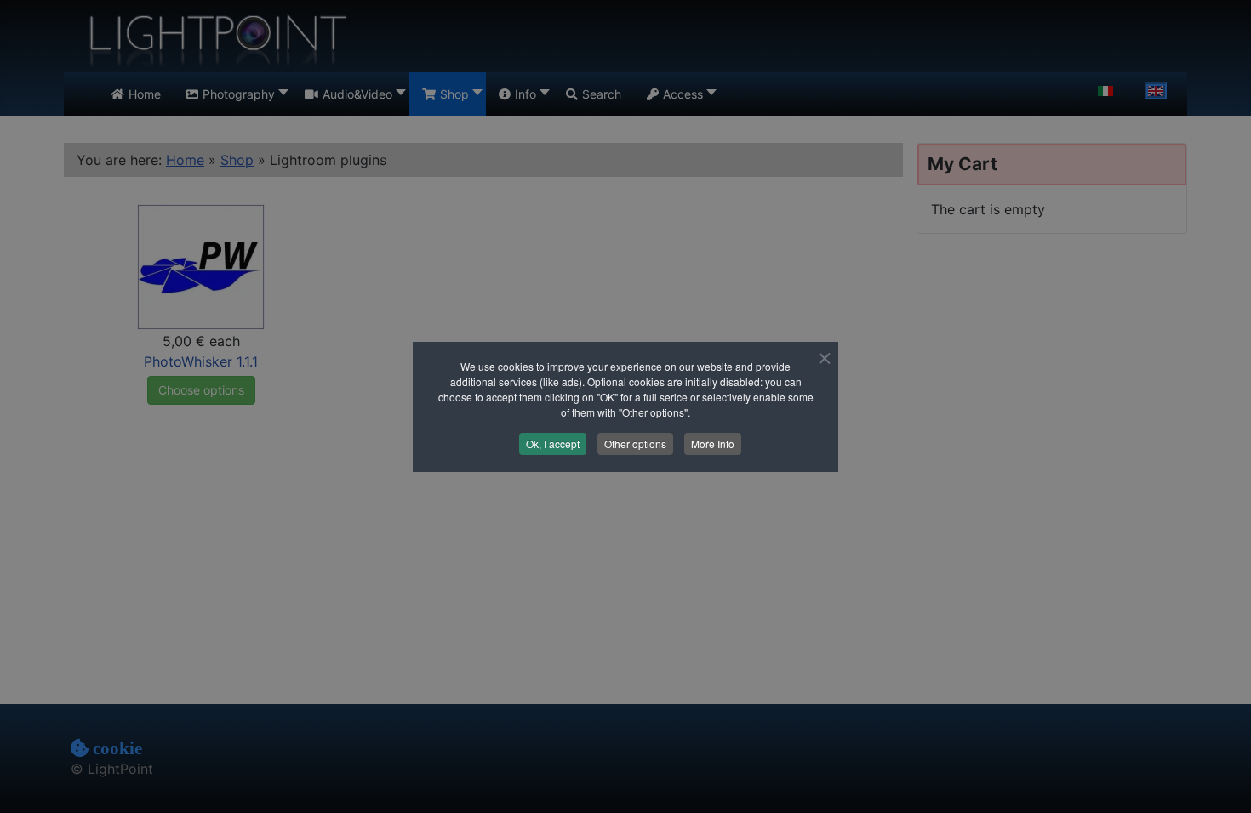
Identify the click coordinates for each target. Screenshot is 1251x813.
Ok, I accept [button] (553, 443)
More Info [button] (712, 443)
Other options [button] (635, 443)
